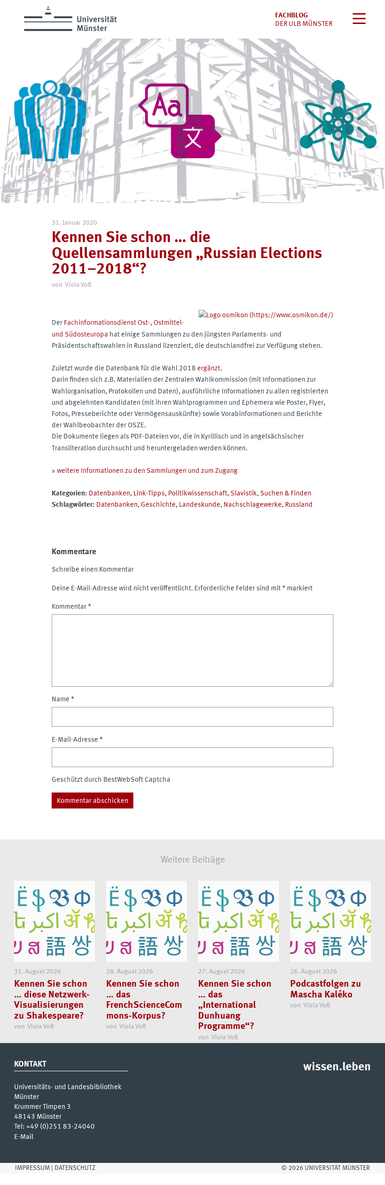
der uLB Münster (303, 24)
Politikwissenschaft (197, 493)
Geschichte (158, 505)
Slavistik (244, 493)
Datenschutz (74, 1168)
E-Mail (23, 1137)
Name (63, 699)
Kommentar (71, 607)
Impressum (32, 1168)
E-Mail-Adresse (77, 740)
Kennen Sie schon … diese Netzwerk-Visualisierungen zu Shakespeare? (52, 999)
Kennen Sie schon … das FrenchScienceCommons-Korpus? (144, 999)
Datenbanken (109, 493)
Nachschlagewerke (252, 505)
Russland (299, 505)
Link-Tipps (149, 493)
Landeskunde (199, 505)
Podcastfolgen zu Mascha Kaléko (325, 989)
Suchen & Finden (285, 493)
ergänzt (208, 368)
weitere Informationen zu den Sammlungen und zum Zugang (147, 471)
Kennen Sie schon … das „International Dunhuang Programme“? (234, 1005)
